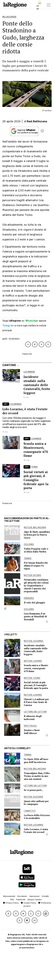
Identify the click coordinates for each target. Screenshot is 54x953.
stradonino (14, 338)
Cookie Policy (29, 903)
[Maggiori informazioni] (42, 131)
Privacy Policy (12, 903)
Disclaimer (22, 896)
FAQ (12, 899)
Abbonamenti (9, 896)
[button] (8, 913)
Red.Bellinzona (37, 121)
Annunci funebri (34, 899)
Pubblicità (20, 899)
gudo (4, 338)
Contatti (45, 896)
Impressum (34, 896)
